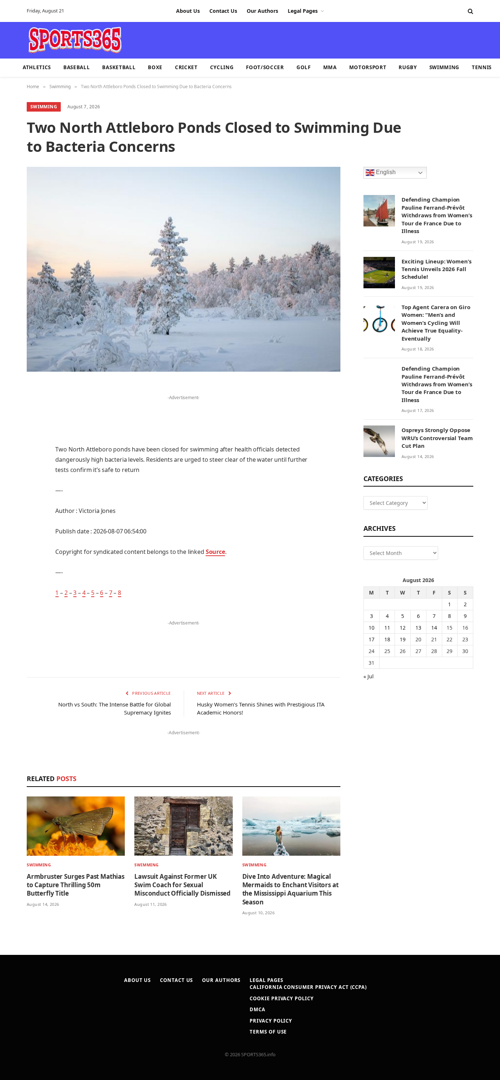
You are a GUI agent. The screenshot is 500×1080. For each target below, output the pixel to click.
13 (418, 627)
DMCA (257, 1009)
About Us (188, 10)
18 (387, 639)
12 (403, 627)
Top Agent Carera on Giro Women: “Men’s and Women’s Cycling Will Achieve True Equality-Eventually (436, 322)
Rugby (408, 67)
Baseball (76, 67)
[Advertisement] (292, 39)
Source (215, 552)
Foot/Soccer (265, 67)
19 (403, 639)
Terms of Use (268, 1031)
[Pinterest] (11, 464)
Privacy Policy (271, 1020)
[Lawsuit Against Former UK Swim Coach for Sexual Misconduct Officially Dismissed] (183, 826)
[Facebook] (11, 408)
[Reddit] (11, 520)
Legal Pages (303, 10)
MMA (330, 67)
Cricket (186, 67)
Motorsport (368, 67)
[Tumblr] (11, 501)
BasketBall (118, 67)
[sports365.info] (75, 40)
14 (434, 627)
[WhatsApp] (11, 576)
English (385, 172)
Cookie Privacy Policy (281, 998)
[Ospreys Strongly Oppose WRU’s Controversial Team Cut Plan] (379, 441)
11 (387, 627)
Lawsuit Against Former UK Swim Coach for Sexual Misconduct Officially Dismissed (182, 884)
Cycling (222, 67)
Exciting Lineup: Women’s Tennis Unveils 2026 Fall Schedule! (436, 269)
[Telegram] (11, 557)
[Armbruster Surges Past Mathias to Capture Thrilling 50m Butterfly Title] (76, 826)
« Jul (368, 676)
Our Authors (262, 10)
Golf (303, 67)
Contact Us (223, 10)
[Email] (11, 482)
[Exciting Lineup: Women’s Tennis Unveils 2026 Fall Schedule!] (379, 272)
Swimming (444, 67)
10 (371, 627)
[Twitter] (11, 426)
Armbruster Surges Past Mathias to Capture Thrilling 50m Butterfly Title (75, 884)
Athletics (37, 67)
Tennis (482, 67)
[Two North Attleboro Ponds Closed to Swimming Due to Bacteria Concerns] (183, 269)
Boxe (155, 67)
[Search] (469, 11)
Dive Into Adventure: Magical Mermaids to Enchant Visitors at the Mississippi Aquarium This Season (290, 889)
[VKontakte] (11, 538)
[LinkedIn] (11, 445)
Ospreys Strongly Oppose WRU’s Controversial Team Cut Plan (437, 437)
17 (371, 639)
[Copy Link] (11, 594)
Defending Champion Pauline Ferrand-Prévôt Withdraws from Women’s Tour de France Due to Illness (437, 215)
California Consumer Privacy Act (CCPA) (308, 987)
